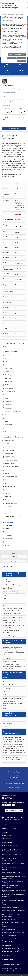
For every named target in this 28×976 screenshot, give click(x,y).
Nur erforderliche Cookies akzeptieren (16, 57)
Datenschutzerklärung (16, 35)
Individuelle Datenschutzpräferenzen (17, 54)
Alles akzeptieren (21, 60)
